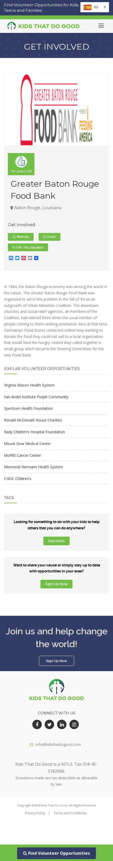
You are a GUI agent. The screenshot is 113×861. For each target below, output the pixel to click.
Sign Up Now (56, 584)
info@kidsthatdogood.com (58, 744)
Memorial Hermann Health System (33, 466)
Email (51, 237)
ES (96, 7)
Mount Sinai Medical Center (27, 443)
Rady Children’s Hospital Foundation (34, 431)
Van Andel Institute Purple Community (36, 396)
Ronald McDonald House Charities (33, 420)
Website (22, 237)
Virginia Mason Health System (29, 385)
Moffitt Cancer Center (22, 455)
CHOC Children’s (17, 478)
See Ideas (56, 541)
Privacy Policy (35, 813)
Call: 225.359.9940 (29, 247)
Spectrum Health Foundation (28, 408)
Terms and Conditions (70, 813)
